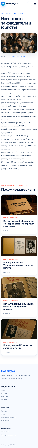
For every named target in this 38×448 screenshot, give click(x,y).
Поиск (3, 414)
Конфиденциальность (8, 435)
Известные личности (16, 13)
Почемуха (8, 371)
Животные (4, 396)
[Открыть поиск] (29, 3)
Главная (4, 13)
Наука (3, 390)
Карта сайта (5, 432)
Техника (4, 399)
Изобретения (5, 420)
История (4, 393)
